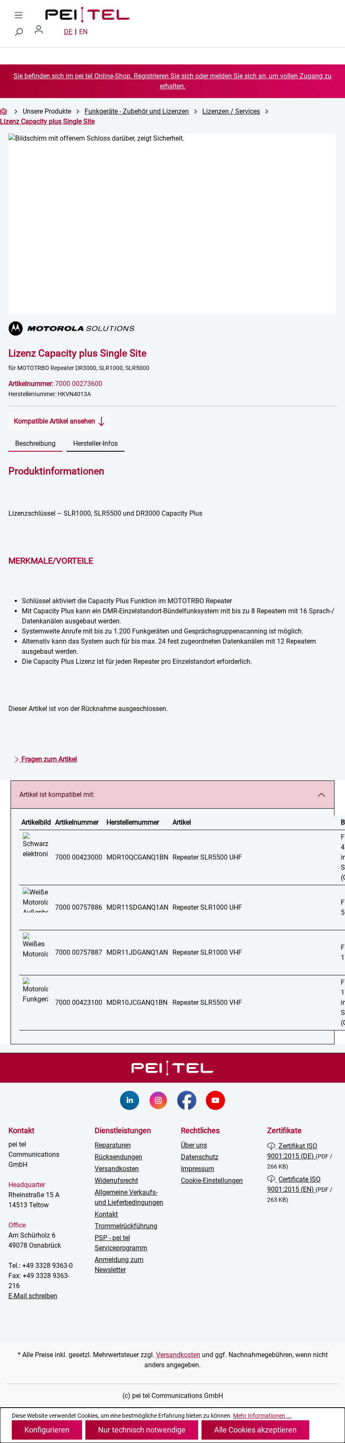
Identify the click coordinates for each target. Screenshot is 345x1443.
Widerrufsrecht (116, 1181)
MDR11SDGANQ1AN (137, 907)
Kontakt (106, 1214)
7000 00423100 (78, 1002)
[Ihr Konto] (42, 32)
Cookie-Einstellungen (212, 1181)
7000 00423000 (78, 857)
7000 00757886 (78, 907)
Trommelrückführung (126, 1226)
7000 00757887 (78, 952)
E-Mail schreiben (32, 1296)
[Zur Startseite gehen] (79, 15)
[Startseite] (4, 111)
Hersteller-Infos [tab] (95, 443)
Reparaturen (113, 1145)
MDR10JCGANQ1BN (136, 1002)
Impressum (197, 1169)
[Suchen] (18, 32)
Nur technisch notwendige (142, 1429)
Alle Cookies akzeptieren (255, 1429)
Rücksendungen (118, 1157)
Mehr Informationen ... (262, 1415)
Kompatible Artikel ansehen (55, 421)
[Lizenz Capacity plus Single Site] (172, 223)
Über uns (194, 1145)
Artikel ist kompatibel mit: (57, 795)
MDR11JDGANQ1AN (137, 952)
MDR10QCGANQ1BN (137, 857)
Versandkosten (117, 1169)
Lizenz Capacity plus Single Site (47, 121)
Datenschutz (199, 1157)
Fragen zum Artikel (48, 759)
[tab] (35, 444)
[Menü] (18, 15)
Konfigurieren (46, 1429)
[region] (172, 223)
